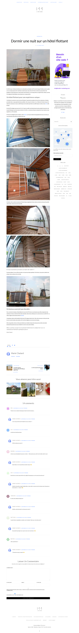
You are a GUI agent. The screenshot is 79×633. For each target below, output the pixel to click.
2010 (8, 336)
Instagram (18, 356)
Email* (23, 582)
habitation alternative (41, 336)
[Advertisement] (39, 24)
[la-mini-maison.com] (39, 9)
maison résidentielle (57, 184)
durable (22, 315)
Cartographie (53, 2)
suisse (67, 193)
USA (66, 195)
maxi (62, 184)
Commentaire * (10, 567)
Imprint (45, 620)
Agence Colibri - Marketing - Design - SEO (35, 627)
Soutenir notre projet (43, 2)
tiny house (56, 195)
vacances (8, 341)
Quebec (58, 191)
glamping (34, 336)
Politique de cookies (63, 616)
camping (19, 336)
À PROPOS (14, 616)
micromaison (70, 184)
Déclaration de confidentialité (33, 620)
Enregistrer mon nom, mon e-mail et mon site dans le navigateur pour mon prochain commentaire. (25, 590)
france (69, 177)
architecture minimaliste (63, 168)
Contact (60, 2)
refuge (61, 191)
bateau (15, 336)
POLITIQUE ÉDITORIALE (38, 616)
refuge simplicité (66, 191)
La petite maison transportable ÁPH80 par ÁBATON (19, 369)
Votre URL (39, 582)
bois (66, 172)
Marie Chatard (17, 353)
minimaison (65, 186)
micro (65, 184)
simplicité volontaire (58, 193)
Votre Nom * (9, 582)
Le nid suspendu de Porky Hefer (37, 368)
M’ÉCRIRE (54, 616)
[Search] (71, 121)
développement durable (59, 177)
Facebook (13, 356)
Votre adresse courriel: (58, 153)
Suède (70, 193)
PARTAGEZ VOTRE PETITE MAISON (25, 616)
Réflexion (26, 2)
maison (25, 114)
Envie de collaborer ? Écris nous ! (39, 625)
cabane (69, 172)
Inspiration (33, 2)
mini (46, 103)
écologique (29, 336)
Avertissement (52, 620)
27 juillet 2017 (40, 45)
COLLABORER (48, 616)
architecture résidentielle (63, 170)
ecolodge (24, 336)
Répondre (26, 429)
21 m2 (11, 336)
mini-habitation (59, 186)
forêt (65, 177)
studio (64, 193)
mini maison (69, 186)
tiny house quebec (62, 195)
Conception (19, 2)
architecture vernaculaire (59, 172)
